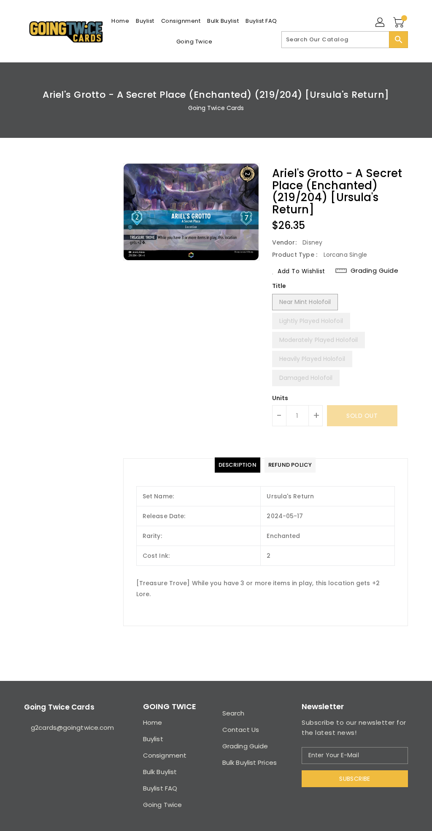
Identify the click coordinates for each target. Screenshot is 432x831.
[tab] (237, 465)
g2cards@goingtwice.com (68, 727)
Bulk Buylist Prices (249, 762)
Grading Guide (375, 270)
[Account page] (380, 22)
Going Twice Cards (216, 108)
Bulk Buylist (160, 771)
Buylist (153, 738)
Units (280, 398)
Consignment (164, 755)
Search (233, 713)
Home (152, 722)
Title (279, 286)
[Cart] (399, 22)
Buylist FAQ (160, 788)
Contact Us (240, 729)
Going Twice (162, 804)
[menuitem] (120, 21)
